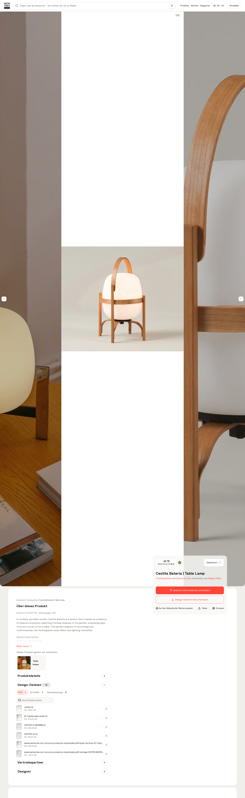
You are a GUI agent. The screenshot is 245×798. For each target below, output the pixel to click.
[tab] (22, 692)
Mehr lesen (22, 646)
